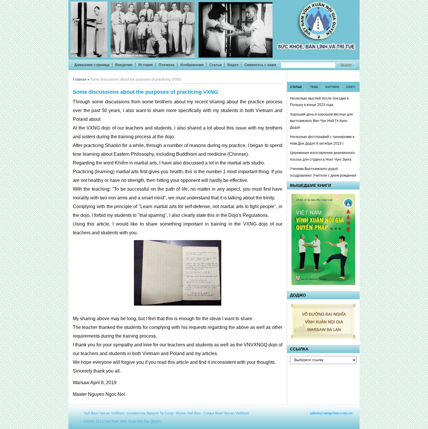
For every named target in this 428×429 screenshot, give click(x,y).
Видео (232, 65)
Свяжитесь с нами (260, 65)
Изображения (192, 65)
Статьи (215, 65)
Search (346, 65)
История (145, 65)
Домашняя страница (91, 65)
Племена (166, 65)
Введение (123, 65)
